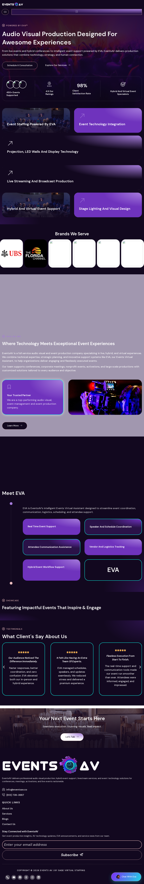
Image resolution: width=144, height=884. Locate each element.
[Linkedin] (38, 877)
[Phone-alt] (7, 877)
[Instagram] (32, 877)
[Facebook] (20, 877)
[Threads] (26, 877)
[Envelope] (13, 877)
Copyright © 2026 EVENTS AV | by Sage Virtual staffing (51, 870)
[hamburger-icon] (5, 12)
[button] (20, 65)
